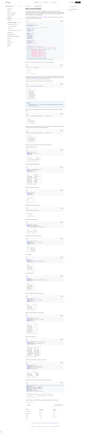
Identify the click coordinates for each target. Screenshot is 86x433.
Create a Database (10, 14)
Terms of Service (45, 426)
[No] (71, 11)
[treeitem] (14, 9)
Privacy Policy (39, 426)
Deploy (8, 10)
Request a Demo (28, 413)
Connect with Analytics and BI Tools (14, 30)
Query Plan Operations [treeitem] (12, 26)
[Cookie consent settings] (1, 432)
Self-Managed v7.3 (29, 6)
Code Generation (37, 78)
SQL (26, 21)
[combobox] (69, 2)
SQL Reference (56, 400)
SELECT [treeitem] (9, 20)
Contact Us (54, 411)
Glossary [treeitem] (9, 46)
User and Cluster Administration (13, 36)
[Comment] (73, 11)
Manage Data (9, 32)
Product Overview (28, 411)
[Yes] (69, 11)
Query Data (9, 18)
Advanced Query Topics (12, 24)
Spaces (40, 413)
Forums (40, 411)
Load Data (9, 16)
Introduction (9, 8)
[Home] (8, 2)
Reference (9, 38)
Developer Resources (11, 34)
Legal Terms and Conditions (54, 426)
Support (8, 44)
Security (8, 40)
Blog (53, 413)
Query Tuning (10, 28)
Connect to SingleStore (11, 12)
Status (27, 418)
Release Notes (10, 42)
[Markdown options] (69, 6)
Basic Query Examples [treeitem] (12, 22)
